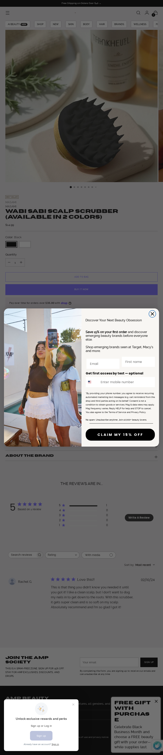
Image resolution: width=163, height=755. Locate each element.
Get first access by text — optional (114, 373)
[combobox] (92, 382)
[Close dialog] (152, 313)
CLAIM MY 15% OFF (120, 434)
